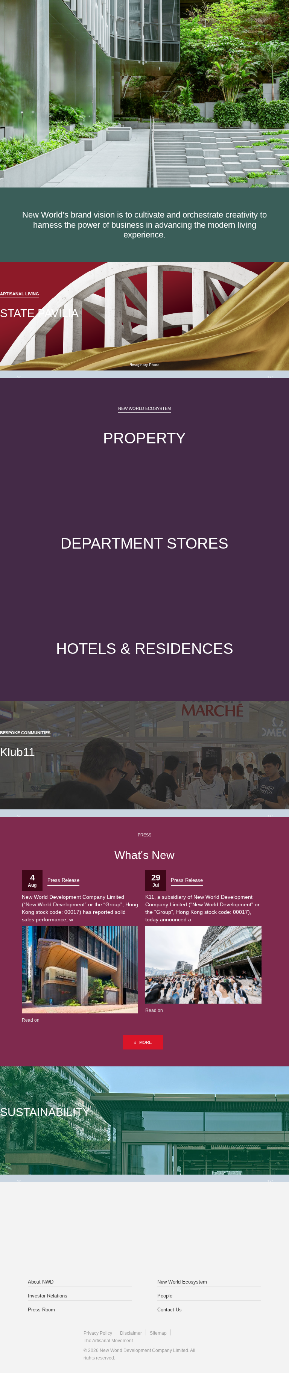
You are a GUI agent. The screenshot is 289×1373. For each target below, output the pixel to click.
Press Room (41, 1310)
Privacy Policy (98, 1333)
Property (144, 438)
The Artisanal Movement (108, 1340)
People (164, 1296)
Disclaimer (131, 1333)
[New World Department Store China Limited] (144, 1247)
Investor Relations (47, 1296)
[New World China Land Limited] (193, 1214)
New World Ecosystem (182, 1282)
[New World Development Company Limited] (96, 1214)
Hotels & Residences (144, 648)
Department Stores (144, 543)
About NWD (40, 1282)
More (145, 1042)
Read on (31, 1020)
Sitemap (158, 1333)
